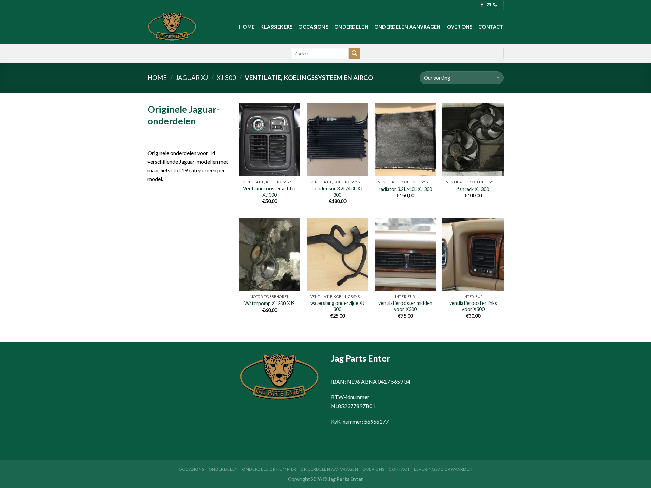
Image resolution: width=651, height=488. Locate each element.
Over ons (459, 27)
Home (246, 27)
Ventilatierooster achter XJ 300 (269, 192)
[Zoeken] (354, 53)
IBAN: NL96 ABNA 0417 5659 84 (370, 381)
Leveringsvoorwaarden (443, 469)
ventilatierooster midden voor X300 (405, 306)
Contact (491, 27)
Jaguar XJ (192, 77)
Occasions (313, 27)
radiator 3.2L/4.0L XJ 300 (405, 189)
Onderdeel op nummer (269, 469)
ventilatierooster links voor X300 (473, 306)
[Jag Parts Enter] (181, 27)
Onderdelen (351, 27)
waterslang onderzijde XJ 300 (337, 306)
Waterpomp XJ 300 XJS (269, 303)
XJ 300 (226, 77)
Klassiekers (276, 27)
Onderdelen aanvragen (407, 27)
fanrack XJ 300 (473, 189)
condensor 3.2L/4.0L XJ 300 (337, 192)
